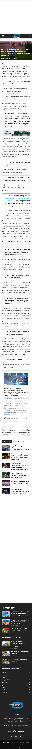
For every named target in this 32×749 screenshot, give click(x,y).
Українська (16, 744)
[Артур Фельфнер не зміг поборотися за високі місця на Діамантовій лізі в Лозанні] (6, 448)
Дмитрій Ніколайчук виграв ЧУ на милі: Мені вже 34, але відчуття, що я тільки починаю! (9, 431)
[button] (29, 36)
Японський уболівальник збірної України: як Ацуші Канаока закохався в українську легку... (20, 613)
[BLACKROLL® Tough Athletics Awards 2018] (6, 661)
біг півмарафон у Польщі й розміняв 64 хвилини (17, 198)
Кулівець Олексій (5, 58)
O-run (17, 742)
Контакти (10, 744)
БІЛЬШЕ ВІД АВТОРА (18, 441)
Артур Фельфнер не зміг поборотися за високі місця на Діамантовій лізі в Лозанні (20, 448)
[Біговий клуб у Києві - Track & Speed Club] (16, 133)
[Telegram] (20, 736)
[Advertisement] (16, 17)
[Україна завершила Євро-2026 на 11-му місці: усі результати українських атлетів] (6, 491)
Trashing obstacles (24, 742)
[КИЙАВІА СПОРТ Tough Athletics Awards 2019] (6, 653)
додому (3, 40)
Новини (3, 46)
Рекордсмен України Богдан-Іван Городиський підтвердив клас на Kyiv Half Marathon (23, 432)
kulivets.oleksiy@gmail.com (21, 725)
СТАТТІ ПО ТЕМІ (7, 441)
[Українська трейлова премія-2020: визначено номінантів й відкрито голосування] (6, 643)
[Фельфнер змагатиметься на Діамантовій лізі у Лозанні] (6, 483)
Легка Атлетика (5, 742)
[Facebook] (11, 736)
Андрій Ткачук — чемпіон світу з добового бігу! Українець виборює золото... (20, 621)
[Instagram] (16, 736)
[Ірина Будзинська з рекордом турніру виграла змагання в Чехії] (6, 475)
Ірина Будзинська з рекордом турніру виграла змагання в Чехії (20, 475)
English (22, 744)
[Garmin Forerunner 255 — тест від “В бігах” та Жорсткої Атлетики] (6, 630)
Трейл (12, 742)
